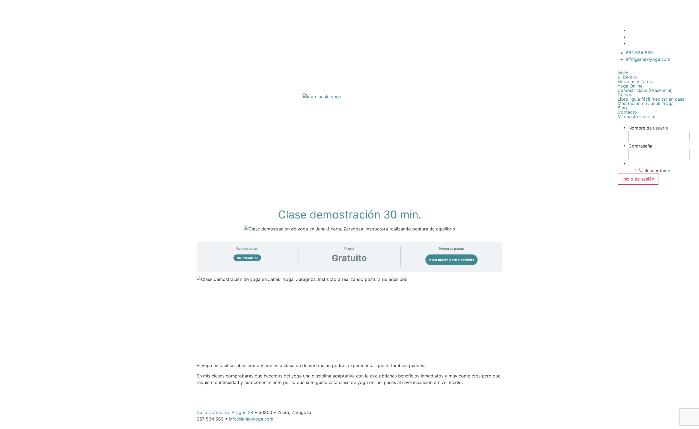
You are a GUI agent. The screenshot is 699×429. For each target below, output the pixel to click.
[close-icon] (614, 18)
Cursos (625, 94)
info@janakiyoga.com (251, 419)
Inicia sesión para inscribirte (451, 260)
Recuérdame (657, 170)
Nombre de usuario (648, 128)
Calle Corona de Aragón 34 (225, 412)
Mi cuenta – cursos (637, 116)
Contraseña (640, 146)
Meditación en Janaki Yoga (646, 103)
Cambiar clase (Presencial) (645, 90)
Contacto (627, 112)
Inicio (623, 73)
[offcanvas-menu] (616, 9)
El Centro (627, 77)
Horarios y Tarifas (636, 81)
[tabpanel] (349, 331)
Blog (622, 108)
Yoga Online (630, 86)
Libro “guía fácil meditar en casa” (652, 99)
